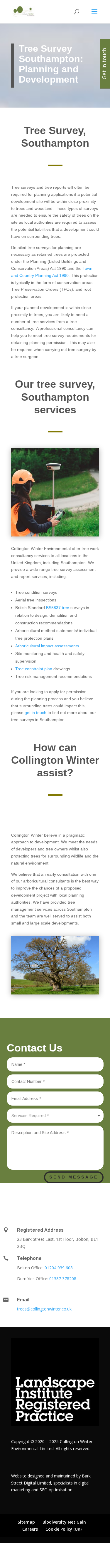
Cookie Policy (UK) (63, 1529)
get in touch (35, 712)
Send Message (73, 1177)
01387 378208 (62, 1278)
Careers (30, 1529)
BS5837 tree (57, 607)
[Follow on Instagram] (75, 1199)
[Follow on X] (52, 1199)
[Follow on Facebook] (64, 1199)
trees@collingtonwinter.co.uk (44, 1309)
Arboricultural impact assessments (47, 645)
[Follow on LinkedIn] (37, 1199)
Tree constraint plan (33, 668)
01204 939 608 (59, 1267)
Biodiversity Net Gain (64, 1522)
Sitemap (26, 1522)
